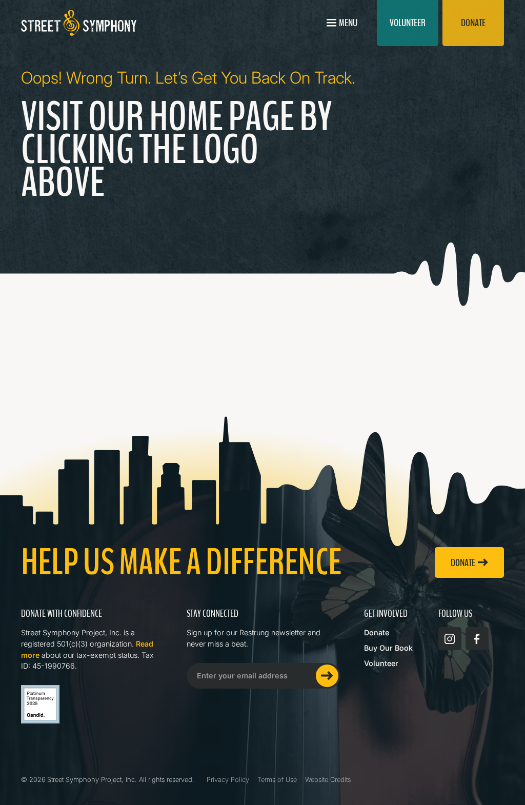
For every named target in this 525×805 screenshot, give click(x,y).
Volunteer (381, 663)
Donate (376, 632)
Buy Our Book (388, 647)
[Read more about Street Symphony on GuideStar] (40, 704)
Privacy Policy (228, 779)
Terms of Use (277, 779)
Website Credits (328, 779)
